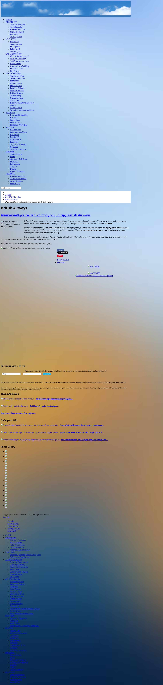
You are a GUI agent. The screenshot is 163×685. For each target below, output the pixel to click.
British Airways (11, 199)
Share (60, 250)
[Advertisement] (41, 11)
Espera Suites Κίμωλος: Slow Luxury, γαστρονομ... (82, 425)
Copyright (12, 531)
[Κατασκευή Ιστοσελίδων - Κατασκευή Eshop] (94, 275)
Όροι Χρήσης (13, 523)
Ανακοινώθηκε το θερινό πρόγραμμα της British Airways (45, 215)
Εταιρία (11, 521)
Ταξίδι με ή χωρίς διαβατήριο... (44, 406)
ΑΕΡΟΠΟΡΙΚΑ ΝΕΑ (12, 197)
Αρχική (8, 194)
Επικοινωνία (13, 526)
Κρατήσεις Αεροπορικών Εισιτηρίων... (18, 413)
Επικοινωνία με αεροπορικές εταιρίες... (54, 399)
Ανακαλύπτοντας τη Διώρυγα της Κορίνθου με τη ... (84, 439)
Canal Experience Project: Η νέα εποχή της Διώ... (81, 432)
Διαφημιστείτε (14, 528)
